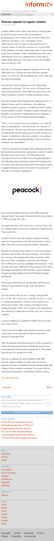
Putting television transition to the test (17, 422)
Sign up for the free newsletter (27, 412)
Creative (5, 475)
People (4, 514)
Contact (17, 533)
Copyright (5, 533)
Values (4, 507)
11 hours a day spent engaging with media (19, 437)
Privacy (4, 536)
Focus (4, 510)
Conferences (6, 479)
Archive (4, 456)
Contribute (29, 533)
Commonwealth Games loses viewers (17, 434)
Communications (8, 472)
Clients (4, 517)
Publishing (5, 485)
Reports (4, 495)
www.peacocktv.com (10, 377)
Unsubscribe (30, 536)
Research (5, 482)
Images (4, 520)
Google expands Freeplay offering (15, 428)
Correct (40, 533)
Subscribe (5, 453)
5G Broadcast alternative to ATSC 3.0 (17, 425)
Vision (4, 504)
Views (4, 523)
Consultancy (6, 469)
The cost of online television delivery (16, 431)
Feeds (4, 460)
